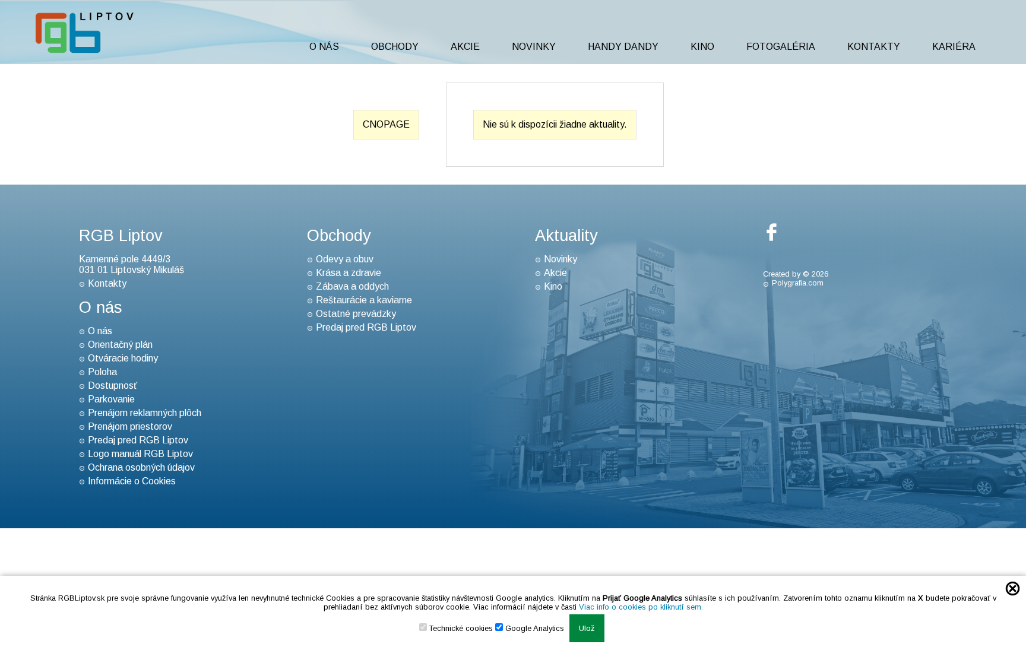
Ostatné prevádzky (356, 314)
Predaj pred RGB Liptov (138, 440)
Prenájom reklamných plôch (144, 413)
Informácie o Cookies (132, 481)
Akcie (465, 47)
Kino (702, 47)
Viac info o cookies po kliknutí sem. (641, 606)
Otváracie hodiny (123, 358)
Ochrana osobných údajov (141, 467)
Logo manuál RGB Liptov (140, 454)
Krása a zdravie (348, 273)
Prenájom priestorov (130, 426)
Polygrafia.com (798, 282)
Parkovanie (111, 399)
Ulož (587, 628)
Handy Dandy (623, 47)
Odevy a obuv (344, 259)
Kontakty (873, 47)
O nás (324, 47)
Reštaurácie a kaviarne (364, 300)
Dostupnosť (112, 385)
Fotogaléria (780, 47)
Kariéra (954, 47)
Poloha (102, 372)
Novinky (534, 47)
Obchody (395, 47)
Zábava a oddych (352, 286)
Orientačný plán (120, 345)
